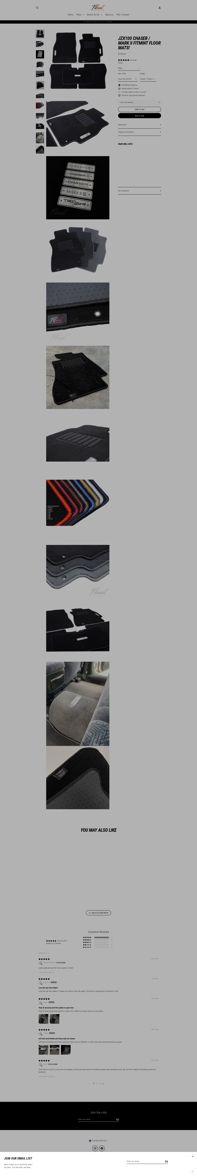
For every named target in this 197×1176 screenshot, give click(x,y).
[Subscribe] (166, 1161)
